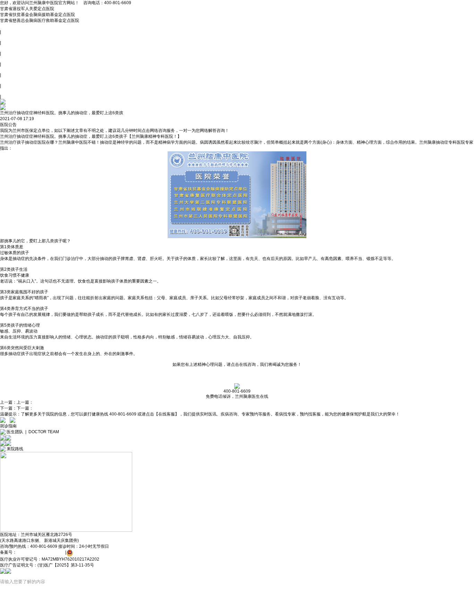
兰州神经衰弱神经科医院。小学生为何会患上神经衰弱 (83, 408)
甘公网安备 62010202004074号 (103, 552)
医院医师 (8, 58)
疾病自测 (8, 91)
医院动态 (8, 47)
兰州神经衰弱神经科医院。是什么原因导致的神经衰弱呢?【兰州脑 (94, 402)
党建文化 (8, 69)
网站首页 (8, 26)
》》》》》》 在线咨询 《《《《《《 (237, 375)
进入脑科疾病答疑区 (57, 118)
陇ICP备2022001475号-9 (40, 552)
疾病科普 (8, 80)
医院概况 (8, 37)
